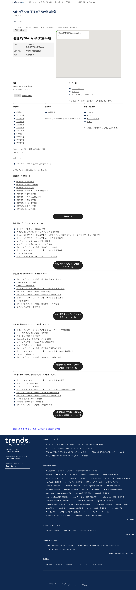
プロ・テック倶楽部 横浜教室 (28, 336)
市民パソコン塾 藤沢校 (25, 354)
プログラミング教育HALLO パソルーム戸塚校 (34, 244)
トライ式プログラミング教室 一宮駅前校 (32, 333)
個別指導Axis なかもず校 (26, 200)
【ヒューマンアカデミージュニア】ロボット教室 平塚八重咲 (40, 288)
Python (90, 115)
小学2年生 (20, 118)
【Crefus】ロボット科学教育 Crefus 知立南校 (34, 339)
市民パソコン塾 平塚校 (25, 285)
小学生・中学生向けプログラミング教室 (121, 553)
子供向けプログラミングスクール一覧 (34, 27)
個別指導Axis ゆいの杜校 (26, 209)
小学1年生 (20, 115)
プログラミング (78, 88)
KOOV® (89, 121)
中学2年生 (20, 140)
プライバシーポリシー (74, 585)
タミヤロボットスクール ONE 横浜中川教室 (33, 241)
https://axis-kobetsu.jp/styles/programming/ (33, 164)
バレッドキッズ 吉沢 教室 (26, 282)
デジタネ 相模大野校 (24, 253)
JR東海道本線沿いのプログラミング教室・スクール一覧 (68, 366)
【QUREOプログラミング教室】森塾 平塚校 (33, 292)
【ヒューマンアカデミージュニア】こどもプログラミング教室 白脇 (43, 330)
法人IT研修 (130, 519)
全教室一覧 (68, 216)
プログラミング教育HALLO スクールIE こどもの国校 (36, 256)
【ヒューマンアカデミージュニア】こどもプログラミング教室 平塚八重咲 (45, 389)
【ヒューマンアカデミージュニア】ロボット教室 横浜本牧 (39, 250)
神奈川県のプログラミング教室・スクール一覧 (68, 265)
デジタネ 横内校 (22, 301)
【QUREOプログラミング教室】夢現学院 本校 (34, 405)
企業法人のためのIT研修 (12, 450)
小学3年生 (20, 121)
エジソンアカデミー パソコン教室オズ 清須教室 (35, 342)
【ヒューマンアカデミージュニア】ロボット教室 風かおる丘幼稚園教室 (44, 351)
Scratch (90, 112)
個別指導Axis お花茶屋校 (26, 194)
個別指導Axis (51, 27)
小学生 (19, 112)
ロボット (75, 91)
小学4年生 (20, 125)
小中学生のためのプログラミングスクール (17, 458)
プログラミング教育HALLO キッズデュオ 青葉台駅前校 (38, 232)
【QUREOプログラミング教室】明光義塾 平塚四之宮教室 (38, 279)
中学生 (19, 134)
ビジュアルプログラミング (82, 95)
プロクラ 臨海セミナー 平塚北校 (29, 399)
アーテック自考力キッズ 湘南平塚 (29, 402)
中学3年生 (20, 143)
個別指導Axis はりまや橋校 (27, 203)
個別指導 (51, 112)
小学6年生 (20, 131)
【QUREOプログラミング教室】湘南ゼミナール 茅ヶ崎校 (38, 357)
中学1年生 (20, 137)
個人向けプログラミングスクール (14, 465)
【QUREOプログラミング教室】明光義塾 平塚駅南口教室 (38, 295)
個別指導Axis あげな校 (25, 187)
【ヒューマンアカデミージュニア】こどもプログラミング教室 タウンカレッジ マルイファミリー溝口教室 (58, 235)
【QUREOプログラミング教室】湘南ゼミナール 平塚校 (37, 304)
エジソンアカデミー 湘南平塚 (28, 307)
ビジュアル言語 (93, 118)
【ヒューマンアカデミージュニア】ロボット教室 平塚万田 (39, 298)
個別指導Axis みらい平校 (26, 206)
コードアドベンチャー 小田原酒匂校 (30, 229)
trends (20, 27)
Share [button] (20, 22)
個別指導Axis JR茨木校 (25, 181)
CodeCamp (130, 534)
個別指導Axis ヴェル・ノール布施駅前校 (32, 191)
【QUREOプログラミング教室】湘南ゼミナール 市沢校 (37, 247)
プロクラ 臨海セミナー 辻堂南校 (29, 345)
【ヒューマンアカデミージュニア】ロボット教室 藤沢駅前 (39, 238)
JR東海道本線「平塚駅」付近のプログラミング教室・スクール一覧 (68, 413)
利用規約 (84, 585)
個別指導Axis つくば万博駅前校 (28, 197)
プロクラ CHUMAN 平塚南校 (27, 383)
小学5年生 (20, 128)
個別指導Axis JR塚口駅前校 (27, 184)
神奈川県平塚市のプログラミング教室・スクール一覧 (68, 315)
